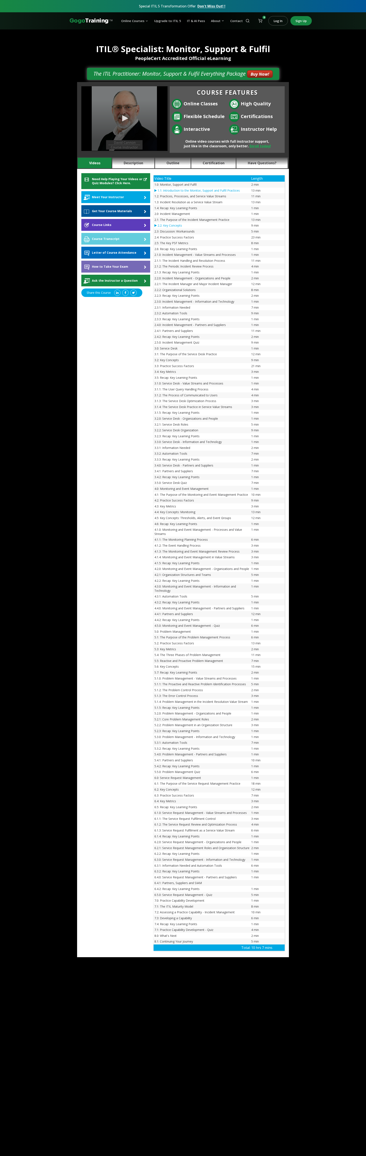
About (215, 20)
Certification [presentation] (214, 163)
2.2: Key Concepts (169, 225)
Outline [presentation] (172, 163)
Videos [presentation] (94, 163)
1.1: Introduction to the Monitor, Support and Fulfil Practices (198, 190)
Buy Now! (260, 74)
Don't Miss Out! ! (211, 6)
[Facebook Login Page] (125, 293)
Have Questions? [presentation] (262, 163)
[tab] (95, 163)
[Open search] (247, 20)
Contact (236, 20)
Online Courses (132, 20)
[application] (124, 118)
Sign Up (301, 21)
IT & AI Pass (196, 20)
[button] (124, 118)
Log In (278, 21)
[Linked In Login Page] (117, 293)
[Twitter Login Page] (133, 293)
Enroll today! (260, 146)
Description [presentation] (133, 163)
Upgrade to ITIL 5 (167, 20)
